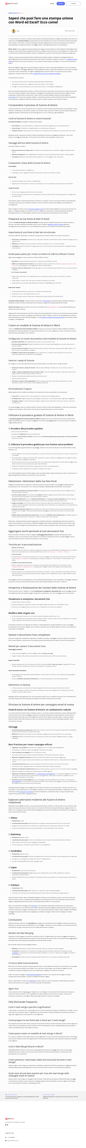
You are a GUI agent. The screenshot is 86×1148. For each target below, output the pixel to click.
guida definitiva (16, 781)
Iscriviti (61, 3)
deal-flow (32, 981)
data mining (46, 301)
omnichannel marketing (33, 974)
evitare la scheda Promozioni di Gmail (53, 317)
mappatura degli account (36, 209)
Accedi (52, 3)
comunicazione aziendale (26, 791)
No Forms (34, 905)
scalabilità (15, 953)
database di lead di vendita (55, 224)
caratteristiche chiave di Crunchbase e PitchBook (47, 73)
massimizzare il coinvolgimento (46, 773)
